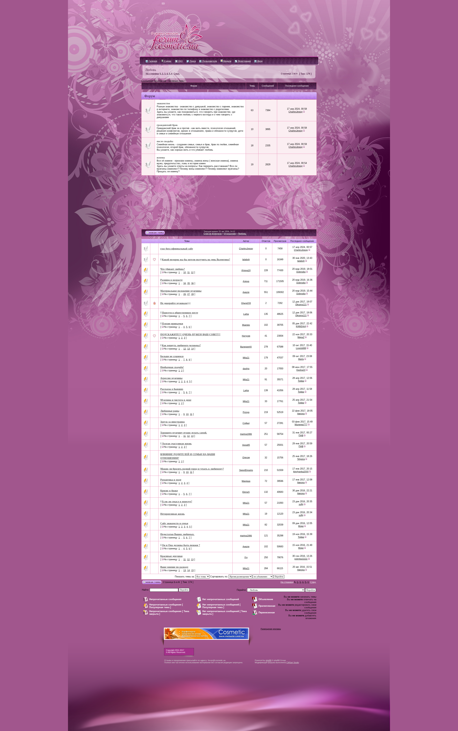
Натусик (246, 336)
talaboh (246, 259)
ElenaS (246, 492)
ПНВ (301, 435)
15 (192, 570)
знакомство (163, 103)
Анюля (246, 292)
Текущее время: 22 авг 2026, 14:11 (219, 231)
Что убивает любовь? (172, 269)
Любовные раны (169, 411)
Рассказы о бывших (171, 389)
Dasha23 (300, 370)
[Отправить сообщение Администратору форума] (153, 3)
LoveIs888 (301, 348)
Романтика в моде (170, 479)
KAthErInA (301, 326)
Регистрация (244, 61)
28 (192, 294)
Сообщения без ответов (153, 81)
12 (192, 272)
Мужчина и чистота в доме (175, 400)
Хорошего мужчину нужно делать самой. (183, 432)
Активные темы (176, 81)
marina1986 (246, 434)
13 (188, 349)
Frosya (246, 412)
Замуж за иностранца (172, 422)
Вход (259, 61)
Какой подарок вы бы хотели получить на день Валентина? (196, 259)
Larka (246, 314)
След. (177, 73)
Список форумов (213, 234)
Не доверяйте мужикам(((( (175, 303)
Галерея (152, 61)
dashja (246, 368)
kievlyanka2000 (301, 471)
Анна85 (246, 445)
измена (161, 157)
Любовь (150, 69)
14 (192, 349)
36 (192, 283)
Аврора (301, 413)
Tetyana (301, 459)
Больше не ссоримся (172, 356)
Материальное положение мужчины (180, 291)
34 (184, 283)
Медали (227, 61)
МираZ (301, 337)
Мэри (301, 526)
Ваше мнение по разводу (174, 567)
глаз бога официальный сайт (176, 248)
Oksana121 (301, 304)
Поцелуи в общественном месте (180, 312)
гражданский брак (167, 125)
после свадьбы (165, 141)
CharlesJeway (296, 112)
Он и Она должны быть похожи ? (181, 545)
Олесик (246, 457)
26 (184, 294)
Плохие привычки (172, 323)
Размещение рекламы (271, 629)
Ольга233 (246, 303)
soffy (301, 504)
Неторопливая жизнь (172, 514)
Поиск (192, 61)
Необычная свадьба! (172, 367)
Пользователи (209, 61)
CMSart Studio (292, 662)
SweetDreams (246, 470)
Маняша (246, 481)
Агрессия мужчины (171, 378)
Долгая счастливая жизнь (177, 443)
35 (188, 283)
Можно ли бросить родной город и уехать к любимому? (192, 469)
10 (184, 272)
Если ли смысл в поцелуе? (177, 501)
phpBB (268, 660)
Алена (246, 281)
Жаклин (246, 325)
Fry (246, 557)
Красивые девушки (171, 556)
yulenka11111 (301, 559)
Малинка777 (301, 424)
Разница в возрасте (171, 280)
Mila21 (246, 357)
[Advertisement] (229, 202)
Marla (301, 359)
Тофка (301, 381)
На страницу (152, 73)
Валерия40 (246, 347)
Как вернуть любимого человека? (181, 345)
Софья (246, 423)
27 (188, 294)
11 (188, 272)
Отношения (230, 234)
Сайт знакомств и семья (174, 523)
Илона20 (246, 270)
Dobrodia (301, 272)
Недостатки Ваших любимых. (177, 534)
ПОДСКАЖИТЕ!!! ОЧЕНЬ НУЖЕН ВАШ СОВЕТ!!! (190, 334)
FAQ (180, 61)
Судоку (167, 61)
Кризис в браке (169, 490)
